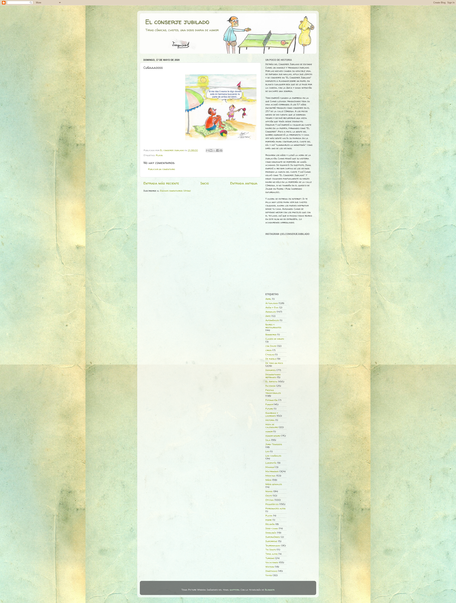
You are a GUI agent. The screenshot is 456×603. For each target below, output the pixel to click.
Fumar (269, 404)
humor (269, 431)
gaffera (235, 589)
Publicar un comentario (161, 169)
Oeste (268, 495)
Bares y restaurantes (273, 326)
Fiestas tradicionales (273, 391)
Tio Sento (270, 549)
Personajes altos (275, 508)
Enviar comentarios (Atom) (175, 190)
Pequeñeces (272, 504)
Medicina (270, 475)
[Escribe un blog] (211, 150)
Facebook (270, 385)
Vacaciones (271, 562)
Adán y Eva (271, 307)
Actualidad (271, 303)
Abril (268, 298)
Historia (270, 420)
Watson (269, 566)
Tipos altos (271, 553)
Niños (268, 479)
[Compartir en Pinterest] (221, 150)
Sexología (270, 532)
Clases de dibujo (274, 338)
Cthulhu (269, 354)
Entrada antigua (243, 183)
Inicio (204, 183)
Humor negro (272, 435)
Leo (267, 451)
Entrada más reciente (161, 183)
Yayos (268, 575)
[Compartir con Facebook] (217, 150)
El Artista (271, 381)
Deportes (270, 370)
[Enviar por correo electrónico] (207, 150)
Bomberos (270, 334)
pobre (268, 519)
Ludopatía (270, 462)
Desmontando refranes (273, 376)
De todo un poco (274, 363)
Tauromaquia (272, 545)
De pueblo (270, 358)
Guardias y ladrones (271, 414)
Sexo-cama (271, 528)
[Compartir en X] (214, 150)
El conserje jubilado (177, 21)
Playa (159, 155)
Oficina (269, 499)
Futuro (269, 408)
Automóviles (272, 320)
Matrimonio (272, 471)
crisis (268, 350)
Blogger (269, 589)
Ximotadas (271, 571)
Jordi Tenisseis (273, 444)
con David (270, 345)
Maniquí (269, 467)
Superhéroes (272, 536)
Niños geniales (273, 484)
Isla (267, 440)
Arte (268, 316)
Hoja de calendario (271, 426)
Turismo (269, 558)
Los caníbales (273, 455)
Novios (269, 491)
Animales (270, 311)
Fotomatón (271, 400)
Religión (270, 524)
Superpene (271, 541)
